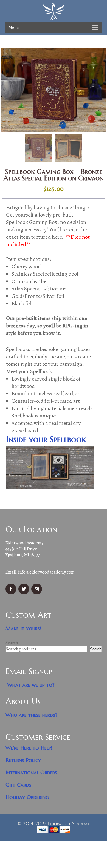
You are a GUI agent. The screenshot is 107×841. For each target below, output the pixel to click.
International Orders (31, 772)
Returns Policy (23, 760)
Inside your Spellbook (46, 439)
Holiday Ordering (27, 797)
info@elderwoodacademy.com (46, 572)
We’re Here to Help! (28, 748)
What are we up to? (31, 685)
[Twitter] (24, 593)
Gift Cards (18, 785)
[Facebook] (11, 593)
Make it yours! (23, 628)
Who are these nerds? (31, 715)
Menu (13, 28)
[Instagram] (37, 593)
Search (11, 643)
